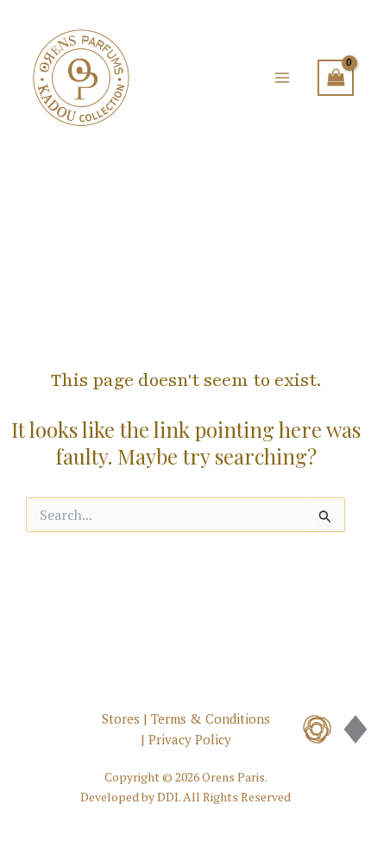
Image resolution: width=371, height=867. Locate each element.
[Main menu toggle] (282, 78)
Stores (121, 718)
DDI (168, 796)
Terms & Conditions (210, 718)
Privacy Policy (189, 739)
